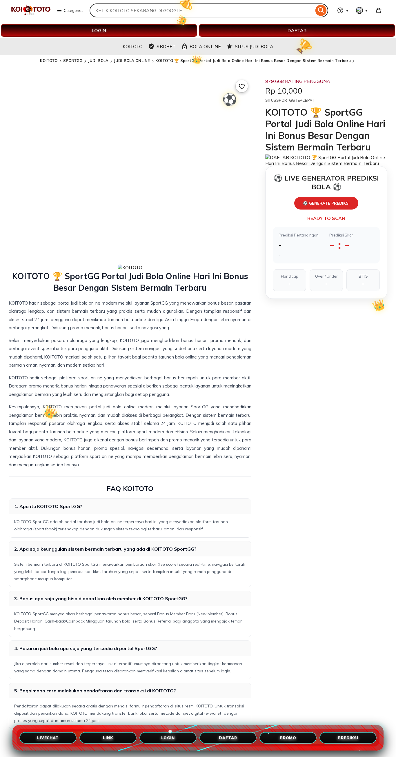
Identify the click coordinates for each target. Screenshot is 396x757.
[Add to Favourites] (242, 86)
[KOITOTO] (30, 14)
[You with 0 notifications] (362, 10)
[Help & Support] (343, 10)
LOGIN (99, 30)
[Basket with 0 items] (379, 10)
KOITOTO (49, 60)
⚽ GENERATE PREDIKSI (326, 203)
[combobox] (202, 10)
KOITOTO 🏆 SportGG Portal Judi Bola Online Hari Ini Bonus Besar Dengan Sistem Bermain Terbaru (253, 60)
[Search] (321, 10)
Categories (73, 10)
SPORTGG (73, 60)
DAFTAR (297, 30)
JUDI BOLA (98, 60)
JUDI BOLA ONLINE (132, 60)
